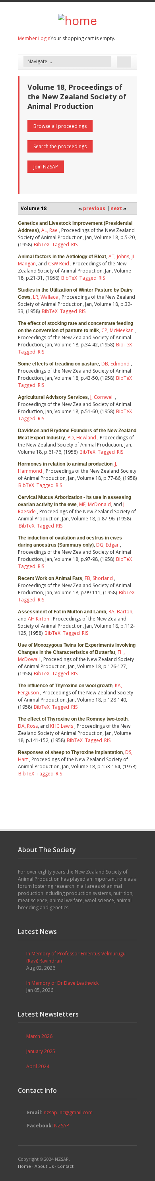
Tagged (60, 244)
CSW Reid (58, 263)
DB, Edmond (115, 363)
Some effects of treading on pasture (58, 364)
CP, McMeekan (117, 330)
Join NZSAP (45, 166)
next (116, 208)
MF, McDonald (95, 504)
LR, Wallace (45, 297)
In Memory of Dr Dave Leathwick (62, 983)
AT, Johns (118, 256)
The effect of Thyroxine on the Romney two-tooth (73, 719)
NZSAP (61, 1125)
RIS (74, 244)
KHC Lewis (61, 726)
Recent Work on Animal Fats (50, 578)
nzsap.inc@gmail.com (68, 1112)
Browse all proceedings (60, 126)
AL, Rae (49, 230)
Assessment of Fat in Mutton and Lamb (62, 612)
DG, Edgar (107, 544)
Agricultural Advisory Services (53, 397)
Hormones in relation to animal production (65, 464)
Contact (65, 1166)
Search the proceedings (60, 146)
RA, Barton (120, 611)
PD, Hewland (82, 437)
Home (24, 1166)
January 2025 (40, 1051)
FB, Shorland (99, 578)
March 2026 (39, 1036)
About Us (44, 1166)
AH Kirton (38, 618)
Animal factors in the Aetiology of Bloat (62, 256)
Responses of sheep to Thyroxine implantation (70, 752)
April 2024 (37, 1066)
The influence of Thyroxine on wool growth (65, 685)
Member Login (34, 38)
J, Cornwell (102, 397)
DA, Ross (28, 726)
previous (94, 208)
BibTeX (42, 244)
